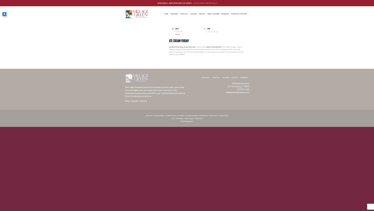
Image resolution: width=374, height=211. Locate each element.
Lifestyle (184, 14)
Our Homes (174, 14)
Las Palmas (180, 115)
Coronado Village (158, 115)
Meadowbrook (203, 115)
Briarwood (149, 115)
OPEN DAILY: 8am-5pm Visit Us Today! (187, 3)
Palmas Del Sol (213, 115)
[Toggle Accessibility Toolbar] (4, 14)
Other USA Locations (239, 14)
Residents (225, 14)
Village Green (198, 118)
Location (193, 14)
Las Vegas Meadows (192, 115)
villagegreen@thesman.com (237, 92)
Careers (143, 101)
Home (166, 14)
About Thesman (213, 14)
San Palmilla (179, 118)
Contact (202, 14)
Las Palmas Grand (170, 115)
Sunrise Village (188, 118)
